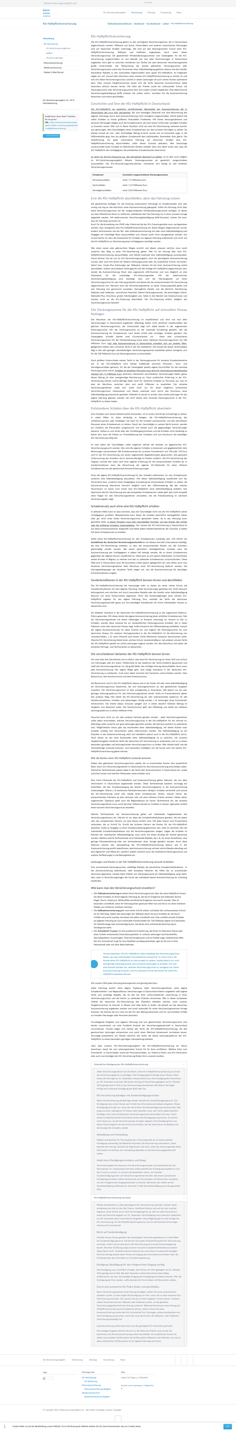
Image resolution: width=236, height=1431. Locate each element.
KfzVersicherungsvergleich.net (120, 24)
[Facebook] (182, 3)
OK (227, 1427)
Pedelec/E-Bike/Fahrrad (54, 72)
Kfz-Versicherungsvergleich (54, 1360)
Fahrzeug (93, 1360)
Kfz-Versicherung (153, 24)
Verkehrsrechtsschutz (53, 68)
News (122, 1360)
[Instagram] (175, 3)
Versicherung (139, 24)
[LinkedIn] (168, 3)
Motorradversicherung (53, 63)
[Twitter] (161, 3)
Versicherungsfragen (54, 58)
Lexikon (166, 24)
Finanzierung (108, 1360)
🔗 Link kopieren (51, 136)
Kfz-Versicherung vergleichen (58, 48)
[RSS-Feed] (188, 3)
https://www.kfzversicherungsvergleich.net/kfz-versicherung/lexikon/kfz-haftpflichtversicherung (61, 125)
